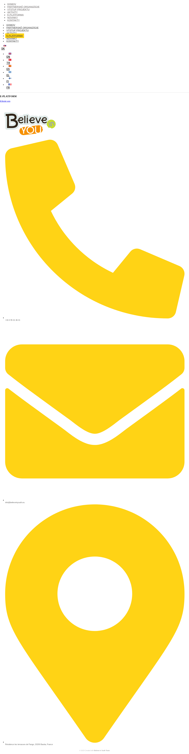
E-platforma (14, 35)
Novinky (11, 38)
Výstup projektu (17, 30)
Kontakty (13, 20)
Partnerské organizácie (22, 27)
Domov (10, 25)
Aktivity (11, 33)
